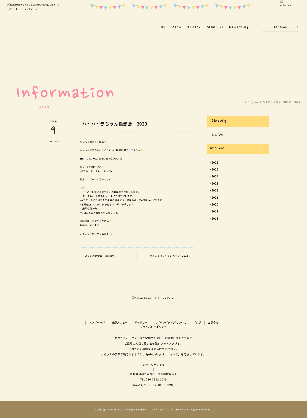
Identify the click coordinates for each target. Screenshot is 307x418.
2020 (215, 204)
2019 (215, 211)
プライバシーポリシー (153, 327)
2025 (215, 169)
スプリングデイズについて (170, 322)
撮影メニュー (120, 322)
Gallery (194, 27)
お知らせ (217, 135)
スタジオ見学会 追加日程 (100, 256)
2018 (215, 218)
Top (162, 27)
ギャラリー (141, 322)
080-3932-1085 (156, 379)
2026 (215, 162)
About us (215, 27)
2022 (215, 190)
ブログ (197, 322)
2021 (215, 197)
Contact (280, 27)
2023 (215, 183)
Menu (176, 27)
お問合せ (213, 322)
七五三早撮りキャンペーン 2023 (169, 256)
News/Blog (238, 27)
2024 (215, 176)
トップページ (97, 322)
